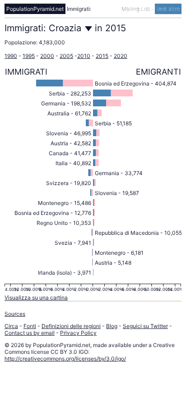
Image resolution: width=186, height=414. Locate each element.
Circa (11, 326)
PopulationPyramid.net (35, 8)
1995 (29, 55)
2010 (83, 55)
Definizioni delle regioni (71, 326)
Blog (111, 326)
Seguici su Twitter (145, 326)
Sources (15, 313)
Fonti (29, 326)
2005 (66, 55)
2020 (120, 55)
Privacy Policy (78, 332)
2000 (47, 55)
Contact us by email (30, 332)
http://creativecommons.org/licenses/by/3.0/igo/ (65, 358)
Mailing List (136, 8)
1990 (11, 55)
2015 (102, 55)
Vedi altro (168, 8)
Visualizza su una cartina (36, 297)
